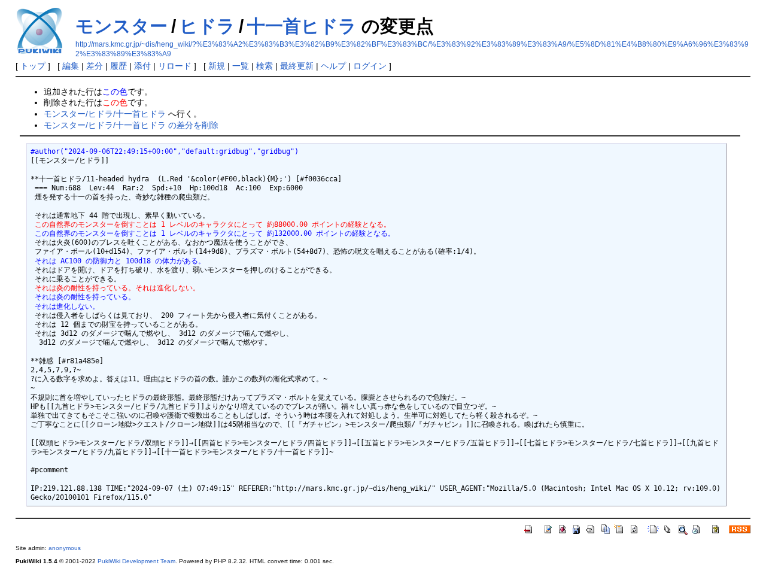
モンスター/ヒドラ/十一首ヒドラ (105, 114)
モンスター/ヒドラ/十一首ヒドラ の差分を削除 (131, 125)
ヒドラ (207, 26)
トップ (32, 66)
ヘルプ (333, 66)
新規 (216, 66)
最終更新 (297, 66)
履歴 (118, 66)
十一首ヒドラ (302, 26)
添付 (142, 66)
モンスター (121, 26)
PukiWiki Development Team (136, 561)
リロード (175, 66)
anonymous (64, 548)
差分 (94, 66)
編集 (70, 66)
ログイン (370, 66)
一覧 (240, 66)
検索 (264, 66)
